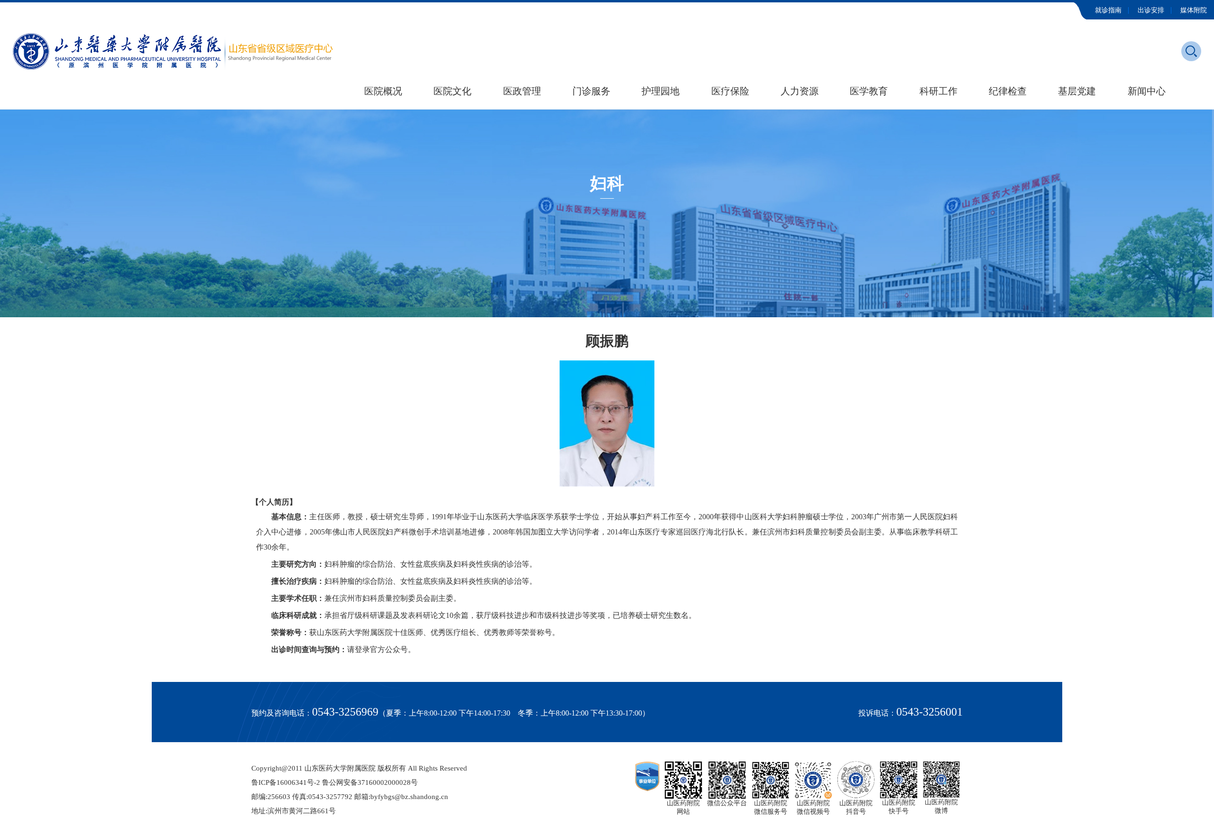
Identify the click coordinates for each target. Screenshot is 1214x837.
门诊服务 (591, 91)
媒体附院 (1193, 10)
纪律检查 (1008, 91)
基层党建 (1077, 91)
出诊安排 (1151, 10)
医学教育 (869, 91)
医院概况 (383, 91)
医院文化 (452, 91)
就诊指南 (1108, 10)
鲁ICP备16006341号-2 (285, 782)
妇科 (607, 183)
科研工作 (938, 91)
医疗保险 (730, 91)
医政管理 (522, 91)
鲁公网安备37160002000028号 (370, 782)
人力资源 (800, 91)
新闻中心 (1147, 91)
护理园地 (661, 91)
